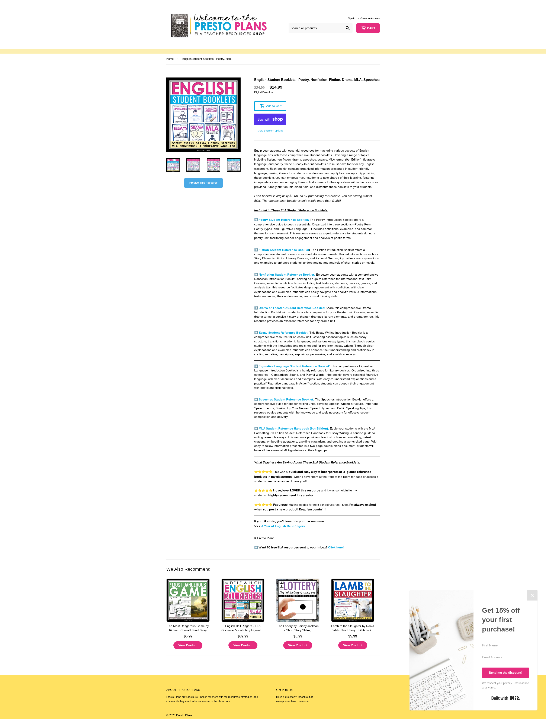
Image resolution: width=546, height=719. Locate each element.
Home (170, 58)
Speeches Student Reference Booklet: (286, 399)
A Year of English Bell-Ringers (283, 526)
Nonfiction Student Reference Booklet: (287, 274)
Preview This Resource (203, 182)
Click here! (336, 547)
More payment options (270, 130)
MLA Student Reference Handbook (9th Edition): (294, 428)
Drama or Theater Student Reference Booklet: (292, 308)
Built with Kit (505, 698)
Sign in (351, 18)
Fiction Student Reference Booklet (284, 249)
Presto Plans (184, 715)
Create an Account (370, 18)
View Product (187, 645)
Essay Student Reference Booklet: (284, 332)
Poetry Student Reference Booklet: (283, 219)
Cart (371, 28)
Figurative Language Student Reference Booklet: (294, 366)
